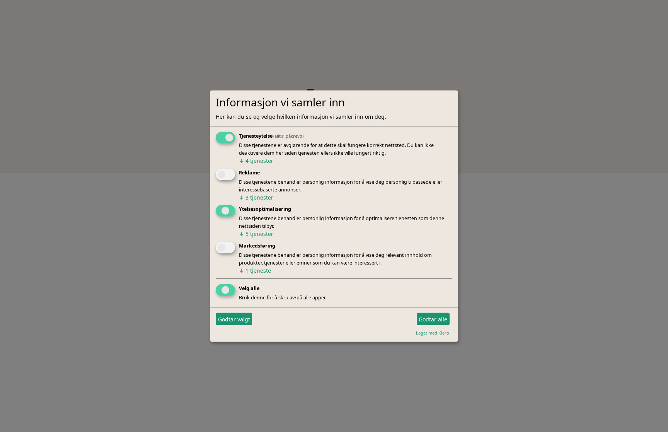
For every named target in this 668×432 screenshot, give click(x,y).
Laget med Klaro (432, 333)
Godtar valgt (234, 319)
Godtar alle (433, 319)
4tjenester (256, 160)
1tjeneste (255, 270)
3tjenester (256, 197)
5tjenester (256, 233)
